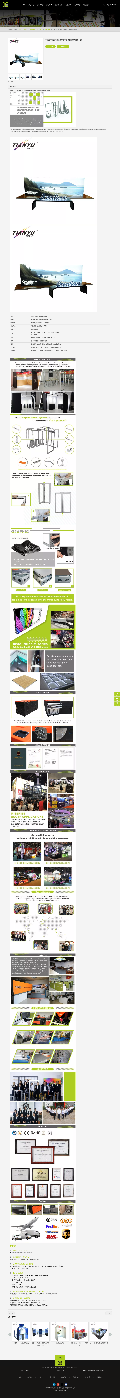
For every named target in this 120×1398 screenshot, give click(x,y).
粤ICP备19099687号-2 (60, 1390)
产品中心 (40, 5)
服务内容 (63, 1377)
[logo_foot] (60, 1363)
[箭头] (60, 1357)
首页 (24, 5)
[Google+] (58, 1384)
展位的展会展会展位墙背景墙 (99, 1343)
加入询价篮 (63, 46)
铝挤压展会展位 (21, 1343)
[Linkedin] (54, 1384)
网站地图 (72, 1388)
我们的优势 (59, 5)
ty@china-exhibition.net (91, 1370)
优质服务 (68, 5)
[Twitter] (62, 1384)
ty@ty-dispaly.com (102, 1370)
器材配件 (52, 1377)
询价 (51, 46)
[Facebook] (66, 1384)
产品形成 (49, 5)
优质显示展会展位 (79, 1343)
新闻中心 (77, 5)
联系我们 (86, 5)
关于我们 (31, 5)
